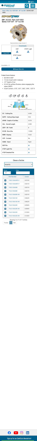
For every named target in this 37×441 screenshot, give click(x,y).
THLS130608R (13, 191)
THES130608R (13, 187)
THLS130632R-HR (14, 216)
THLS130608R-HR (14, 194)
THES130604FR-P (14, 180)
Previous (6, 223)
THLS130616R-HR (14, 201)
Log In (31, 2)
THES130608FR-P (14, 184)
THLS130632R (13, 212)
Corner (27, 176)
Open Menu (33, 6)
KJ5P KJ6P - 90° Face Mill (19, 10)
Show (5, 170)
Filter (17, 170)
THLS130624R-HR (14, 208)
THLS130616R (13, 198)
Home (4, 10)
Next (14, 223)
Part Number (12, 176)
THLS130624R (13, 205)
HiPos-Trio (9, 10)
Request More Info (19, 69)
